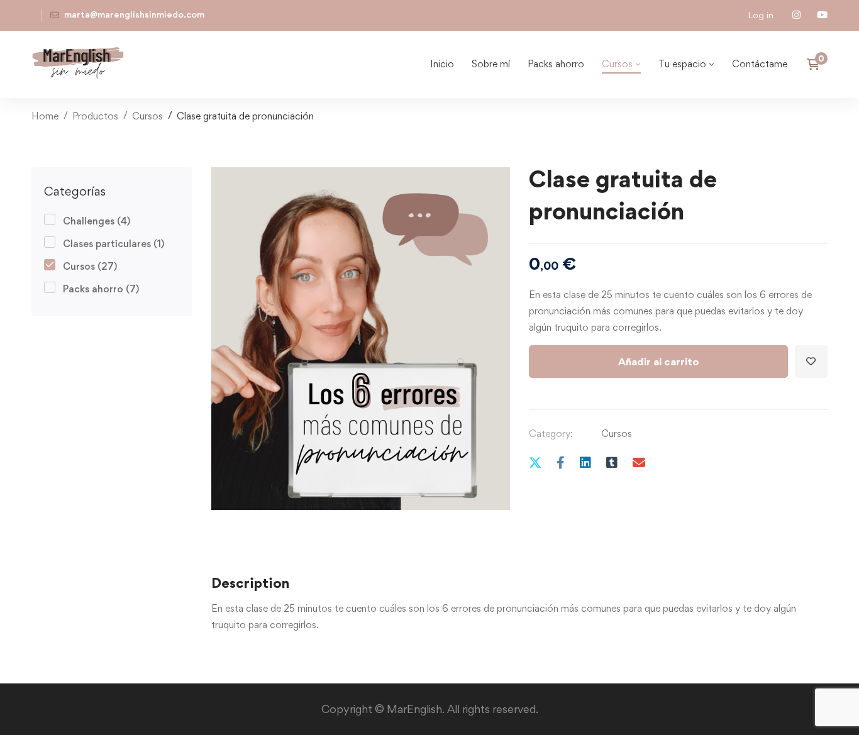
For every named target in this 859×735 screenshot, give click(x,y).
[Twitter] (535, 462)
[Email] (638, 462)
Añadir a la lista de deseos (811, 361)
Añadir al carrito (658, 361)
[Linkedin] (585, 462)
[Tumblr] (612, 462)
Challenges (96, 221)
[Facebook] (560, 462)
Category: (551, 433)
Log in (760, 14)
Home (44, 116)
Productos (95, 116)
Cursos (147, 116)
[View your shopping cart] (817, 64)
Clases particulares (113, 244)
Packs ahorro (101, 289)
